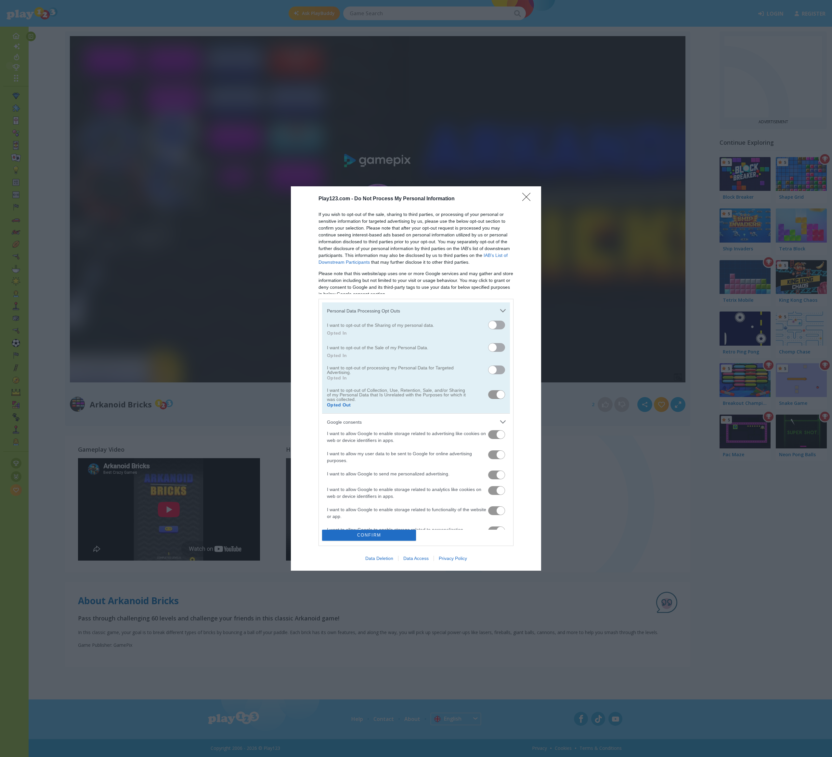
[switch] (496, 325)
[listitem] (416, 310)
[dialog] (416, 378)
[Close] (528, 199)
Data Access (416, 558)
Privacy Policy (453, 558)
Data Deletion (379, 558)
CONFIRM (369, 535)
